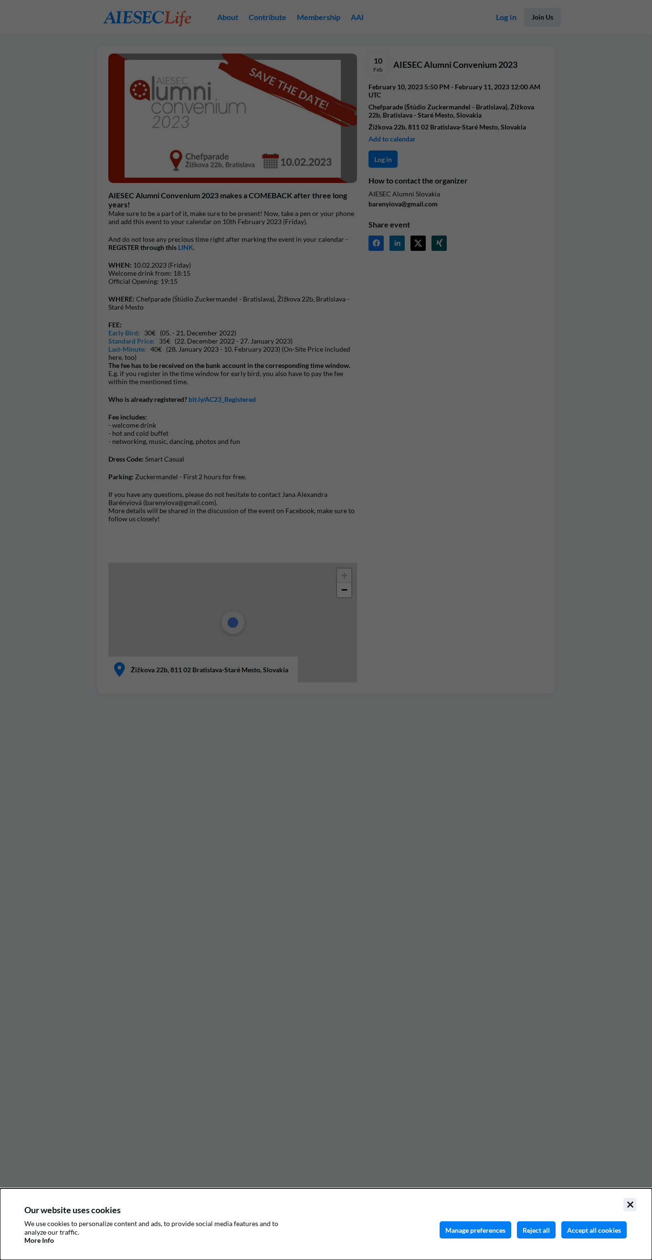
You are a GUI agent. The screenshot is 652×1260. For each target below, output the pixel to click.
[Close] (630, 1204)
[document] (326, 1224)
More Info (39, 1240)
